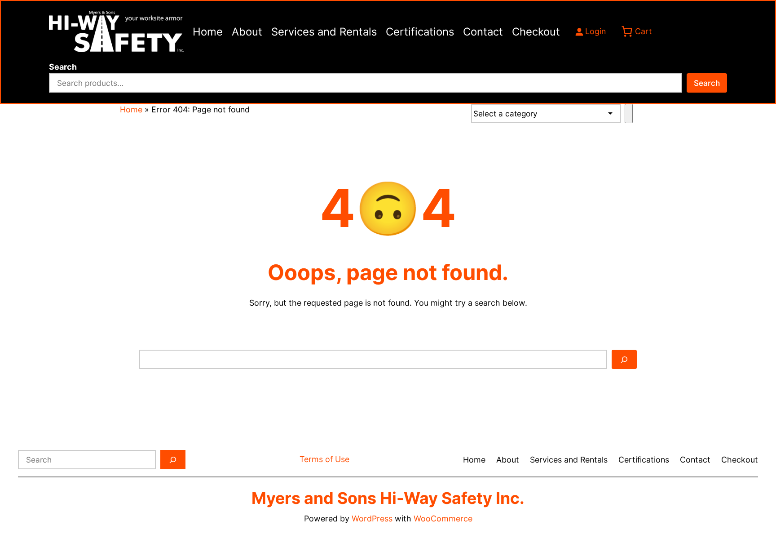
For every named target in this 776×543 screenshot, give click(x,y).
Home (131, 109)
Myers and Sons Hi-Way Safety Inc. (388, 498)
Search (63, 66)
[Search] (624, 359)
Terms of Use (324, 459)
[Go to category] (628, 113)
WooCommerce (443, 518)
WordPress (372, 518)
